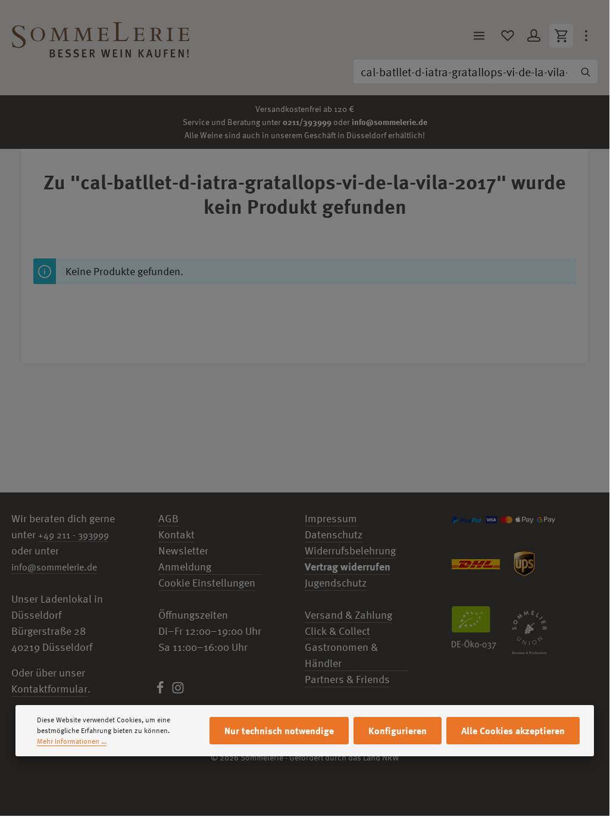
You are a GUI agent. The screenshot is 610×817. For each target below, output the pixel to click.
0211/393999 (307, 122)
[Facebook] (161, 690)
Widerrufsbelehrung (350, 550)
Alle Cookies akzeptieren (513, 730)
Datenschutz (333, 534)
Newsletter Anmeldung (184, 558)
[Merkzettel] (508, 36)
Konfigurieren (397, 730)
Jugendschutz (336, 582)
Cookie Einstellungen (206, 582)
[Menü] (479, 36)
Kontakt (176, 534)
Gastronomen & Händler (341, 655)
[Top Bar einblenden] (586, 36)
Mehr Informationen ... (72, 741)
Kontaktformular (49, 688)
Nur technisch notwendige (279, 730)
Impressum (331, 518)
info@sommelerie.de (389, 122)
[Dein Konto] (534, 36)
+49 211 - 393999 (73, 534)
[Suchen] (586, 71)
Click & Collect (337, 631)
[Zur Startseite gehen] (100, 35)
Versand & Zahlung (348, 615)
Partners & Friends (347, 679)
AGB (168, 518)
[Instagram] (177, 690)
